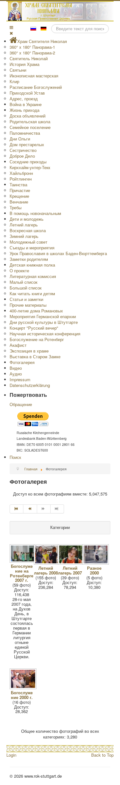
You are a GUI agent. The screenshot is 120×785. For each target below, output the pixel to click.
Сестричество (23, 150)
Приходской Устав (27, 93)
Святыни (18, 70)
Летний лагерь (24, 225)
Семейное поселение (30, 127)
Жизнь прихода (24, 110)
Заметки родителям (29, 259)
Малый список (23, 282)
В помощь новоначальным (35, 213)
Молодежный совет (28, 242)
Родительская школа (30, 121)
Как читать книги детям (32, 293)
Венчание (19, 202)
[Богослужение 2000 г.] (23, 687)
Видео (16, 368)
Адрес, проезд (24, 99)
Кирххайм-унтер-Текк (30, 167)
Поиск (15, 457)
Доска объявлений (27, 116)
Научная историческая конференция (45, 334)
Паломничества (25, 133)
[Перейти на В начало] (16, 508)
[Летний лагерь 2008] (48, 563)
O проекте (19, 271)
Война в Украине (26, 104)
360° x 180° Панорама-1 (32, 47)
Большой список (26, 288)
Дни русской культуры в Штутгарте (44, 322)
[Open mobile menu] (11, 27)
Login (11, 755)
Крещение (19, 196)
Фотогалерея (22, 362)
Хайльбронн (21, 173)
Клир (14, 81)
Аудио (16, 374)
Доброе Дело (22, 156)
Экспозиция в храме (29, 351)
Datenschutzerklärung (30, 385)
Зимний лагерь (24, 236)
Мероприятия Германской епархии (43, 316)
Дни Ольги (20, 139)
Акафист (18, 345)
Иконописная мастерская (34, 76)
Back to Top (102, 755)
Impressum (20, 379)
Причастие (20, 190)
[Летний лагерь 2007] (72, 563)
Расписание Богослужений (36, 87)
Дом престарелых (27, 144)
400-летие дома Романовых (36, 311)
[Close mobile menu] (11, 33)
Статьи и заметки (26, 299)
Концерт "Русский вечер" (34, 328)
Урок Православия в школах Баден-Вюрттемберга (58, 253)
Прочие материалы (28, 305)
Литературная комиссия (33, 276)
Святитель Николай (29, 58)
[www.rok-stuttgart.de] (61, 11)
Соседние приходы (28, 162)
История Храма (24, 64)
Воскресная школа (28, 230)
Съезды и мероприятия (32, 248)
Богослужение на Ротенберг (37, 339)
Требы (15, 207)
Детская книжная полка (32, 265)
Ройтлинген (21, 179)
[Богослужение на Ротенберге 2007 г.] (23, 561)
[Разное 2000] (96, 563)
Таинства (18, 185)
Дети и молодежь (27, 219)
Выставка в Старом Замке (35, 356)
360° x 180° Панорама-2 (32, 53)
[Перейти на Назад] (30, 508)
